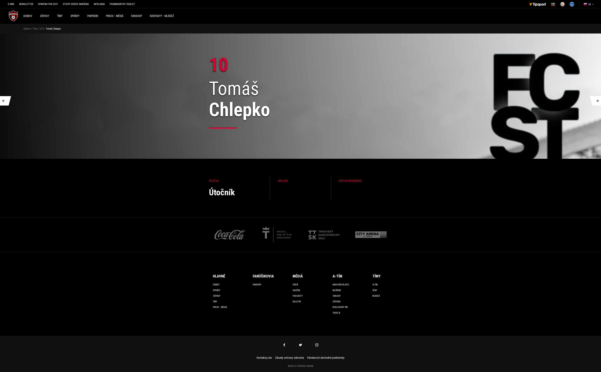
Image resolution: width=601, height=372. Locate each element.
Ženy (374, 290)
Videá (295, 284)
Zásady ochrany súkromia (289, 357)
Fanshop (257, 284)
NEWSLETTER (26, 4)
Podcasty (298, 296)
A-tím (375, 284)
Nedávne (337, 290)
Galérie (296, 290)
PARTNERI (92, 16)
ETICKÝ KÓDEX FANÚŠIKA (76, 4)
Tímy (60, 16)
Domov (27, 16)
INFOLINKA (99, 4)
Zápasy (44, 16)
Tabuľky (337, 296)
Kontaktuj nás (264, 357)
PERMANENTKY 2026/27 (122, 4)
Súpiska (337, 301)
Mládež (376, 296)
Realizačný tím (340, 307)
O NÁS (11, 4)
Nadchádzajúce (341, 284)
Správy (75, 16)
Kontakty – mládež (162, 16)
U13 (42, 28)
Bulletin (297, 301)
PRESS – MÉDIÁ (114, 16)
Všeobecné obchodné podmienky (325, 357)
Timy (35, 28)
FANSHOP (136, 16)
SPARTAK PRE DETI (48, 4)
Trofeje (336, 313)
